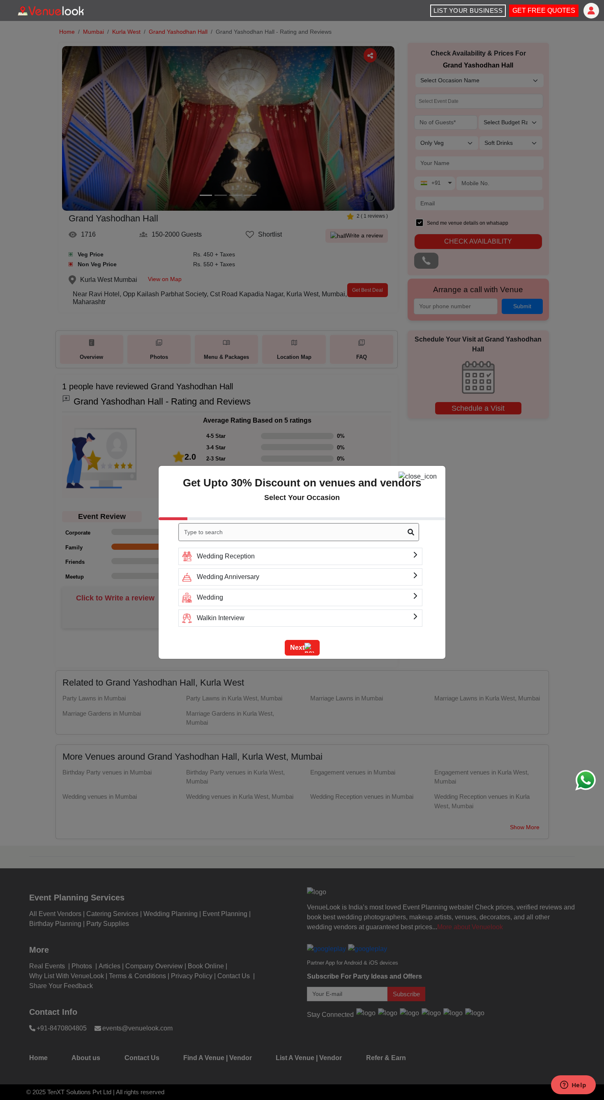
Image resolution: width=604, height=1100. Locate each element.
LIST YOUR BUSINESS (468, 10)
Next (297, 647)
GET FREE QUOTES (543, 10)
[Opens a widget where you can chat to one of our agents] (573, 1085)
